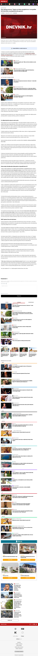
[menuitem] (34, 1)
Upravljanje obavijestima (19, 651)
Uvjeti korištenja (19, 645)
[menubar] (34, 1)
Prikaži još (10, 620)
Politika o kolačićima (19, 648)
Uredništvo (19, 642)
